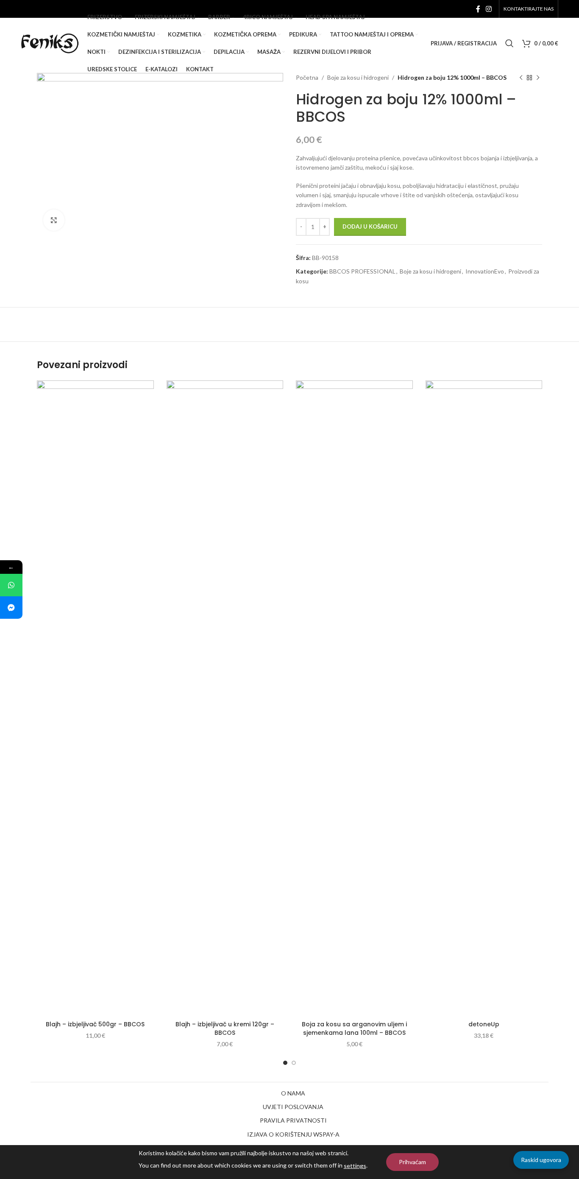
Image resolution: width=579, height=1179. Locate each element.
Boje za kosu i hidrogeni (430, 271)
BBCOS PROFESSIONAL (362, 271)
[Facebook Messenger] (11, 607)
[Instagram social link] (489, 9)
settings (355, 1165)
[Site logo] (50, 42)
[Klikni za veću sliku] (53, 220)
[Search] (509, 43)
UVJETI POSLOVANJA (293, 1106)
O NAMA (293, 1093)
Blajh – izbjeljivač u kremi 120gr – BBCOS (224, 1028)
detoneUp (483, 1024)
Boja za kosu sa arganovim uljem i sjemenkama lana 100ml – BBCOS (354, 1028)
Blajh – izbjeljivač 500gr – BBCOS (95, 1024)
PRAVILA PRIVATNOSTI (293, 1120)
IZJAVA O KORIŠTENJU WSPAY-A (293, 1134)
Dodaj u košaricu (370, 226)
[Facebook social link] (478, 9)
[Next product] (538, 77)
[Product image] (354, 698)
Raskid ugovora (541, 1159)
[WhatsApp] (11, 585)
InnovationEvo (484, 271)
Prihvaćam (412, 1161)
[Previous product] (521, 77)
